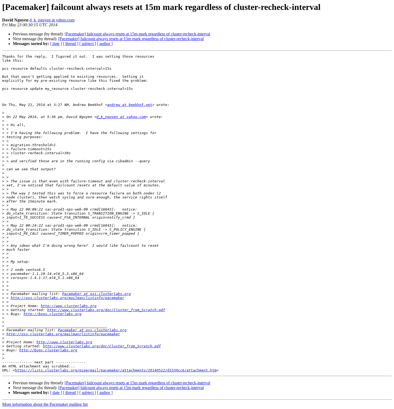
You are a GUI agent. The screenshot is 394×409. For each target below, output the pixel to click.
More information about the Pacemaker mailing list (45, 404)
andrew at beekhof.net (129, 105)
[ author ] (105, 43)
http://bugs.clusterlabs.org (52, 314)
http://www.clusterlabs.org (68, 306)
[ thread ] (70, 43)
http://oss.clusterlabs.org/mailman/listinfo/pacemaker (67, 298)
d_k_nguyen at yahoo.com (52, 20)
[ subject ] (87, 43)
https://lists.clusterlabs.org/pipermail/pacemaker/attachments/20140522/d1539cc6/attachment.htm (116, 370)
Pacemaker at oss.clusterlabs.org (96, 294)
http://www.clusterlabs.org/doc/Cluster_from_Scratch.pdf (106, 310)
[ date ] (56, 43)
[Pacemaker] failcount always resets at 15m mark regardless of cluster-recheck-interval (137, 34)
